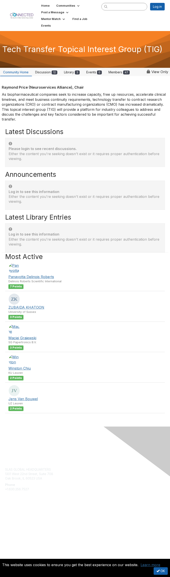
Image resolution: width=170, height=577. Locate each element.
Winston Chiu (19, 368)
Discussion (45, 72)
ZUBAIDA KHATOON (26, 307)
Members (118, 72)
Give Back (12, 522)
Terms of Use (15, 556)
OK (162, 571)
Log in (157, 6)
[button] (68, 5)
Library (71, 72)
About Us (11, 552)
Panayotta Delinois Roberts (31, 277)
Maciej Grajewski (22, 338)
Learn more (150, 565)
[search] (106, 6)
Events (93, 72)
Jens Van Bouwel (23, 399)
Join (8, 518)
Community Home (16, 72)
